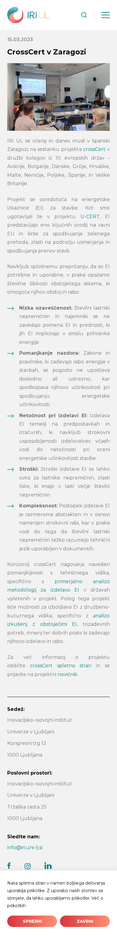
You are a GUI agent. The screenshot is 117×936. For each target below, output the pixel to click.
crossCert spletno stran (61, 665)
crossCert (94, 149)
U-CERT (90, 216)
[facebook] (9, 865)
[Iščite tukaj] (84, 15)
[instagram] (28, 866)
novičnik (67, 674)
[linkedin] (48, 865)
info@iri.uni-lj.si (24, 847)
